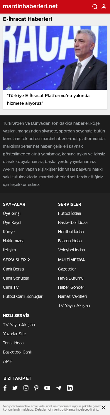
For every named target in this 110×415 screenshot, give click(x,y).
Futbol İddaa (69, 214)
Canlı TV (11, 287)
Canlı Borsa (13, 269)
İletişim (9, 250)
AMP (7, 361)
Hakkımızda (13, 241)
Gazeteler (67, 269)
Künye (9, 232)
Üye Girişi (12, 214)
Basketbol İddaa (72, 223)
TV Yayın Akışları (74, 306)
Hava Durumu (71, 278)
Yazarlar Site (14, 334)
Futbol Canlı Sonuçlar (23, 297)
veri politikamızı (64, 409)
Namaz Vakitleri (72, 297)
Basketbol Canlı (17, 352)
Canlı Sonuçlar (16, 278)
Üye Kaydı (12, 223)
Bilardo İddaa (70, 241)
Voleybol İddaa (71, 250)
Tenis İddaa (13, 343)
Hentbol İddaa (71, 232)
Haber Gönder (71, 287)
